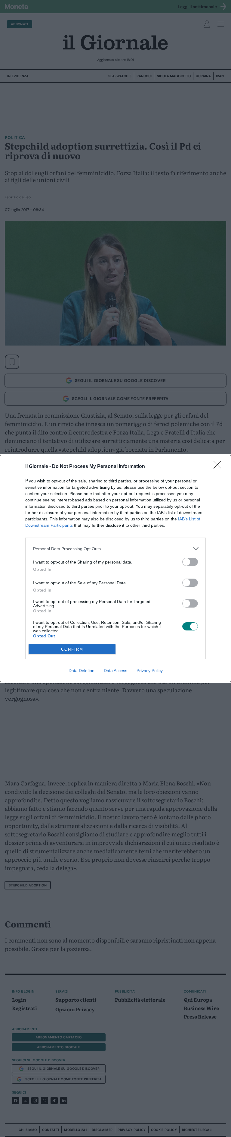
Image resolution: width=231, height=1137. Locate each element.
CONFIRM (72, 649)
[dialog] (115, 568)
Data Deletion (81, 670)
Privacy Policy (150, 670)
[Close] (219, 466)
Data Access (115, 670)
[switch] (190, 562)
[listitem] (115, 548)
